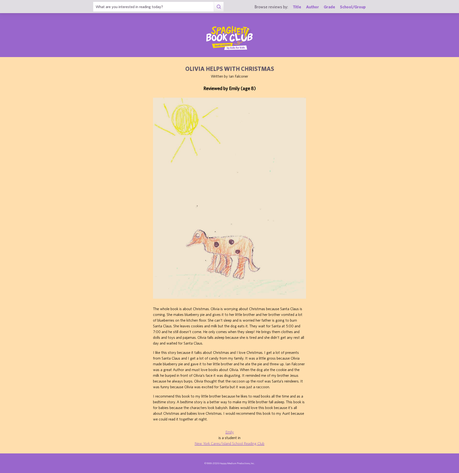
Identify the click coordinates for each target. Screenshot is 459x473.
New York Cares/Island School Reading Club (229, 443)
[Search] (219, 6)
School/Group (353, 6)
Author (312, 6)
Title (297, 6)
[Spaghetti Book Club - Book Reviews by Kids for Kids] (229, 38)
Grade (329, 6)
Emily (229, 432)
